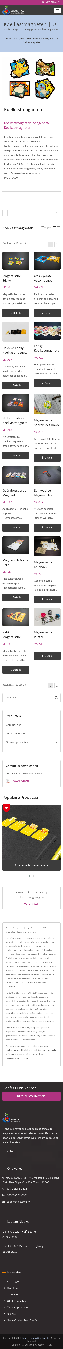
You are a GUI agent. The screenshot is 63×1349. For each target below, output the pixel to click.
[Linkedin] (11, 1151)
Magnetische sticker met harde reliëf (47, 425)
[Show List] (58, 227)
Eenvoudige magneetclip (43, 492)
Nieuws (11, 1314)
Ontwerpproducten (17, 742)
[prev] (5, 213)
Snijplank (10, 1054)
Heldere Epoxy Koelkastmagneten (15, 352)
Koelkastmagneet (13, 1050)
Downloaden (20, 781)
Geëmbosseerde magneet (14, 492)
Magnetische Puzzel (43, 634)
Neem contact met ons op (17, 1058)
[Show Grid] (54, 227)
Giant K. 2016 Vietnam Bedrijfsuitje (23, 1246)
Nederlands (53, 2)
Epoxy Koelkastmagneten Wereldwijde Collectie (46, 353)
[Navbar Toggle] (57, 10)
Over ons (12, 1288)
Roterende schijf (22, 1054)
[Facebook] (4, 1151)
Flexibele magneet (29, 1050)
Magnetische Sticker (11, 278)
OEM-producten (34, 39)
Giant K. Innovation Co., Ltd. (36, 1338)
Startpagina (13, 1281)
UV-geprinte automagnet (43, 278)
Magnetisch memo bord (15, 562)
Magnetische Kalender (43, 564)
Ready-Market (44, 1345)
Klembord (42, 1050)
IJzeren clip (51, 1050)
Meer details (31, 904)
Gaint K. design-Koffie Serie (19, 1231)
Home (9, 39)
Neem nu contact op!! (31, 1096)
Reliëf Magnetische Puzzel (11, 637)
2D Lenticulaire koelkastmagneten (15, 423)
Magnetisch (50, 39)
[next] (56, 213)
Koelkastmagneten (31, 42)
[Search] (56, 697)
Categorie (19, 39)
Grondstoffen (13, 725)
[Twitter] (7, 1151)
